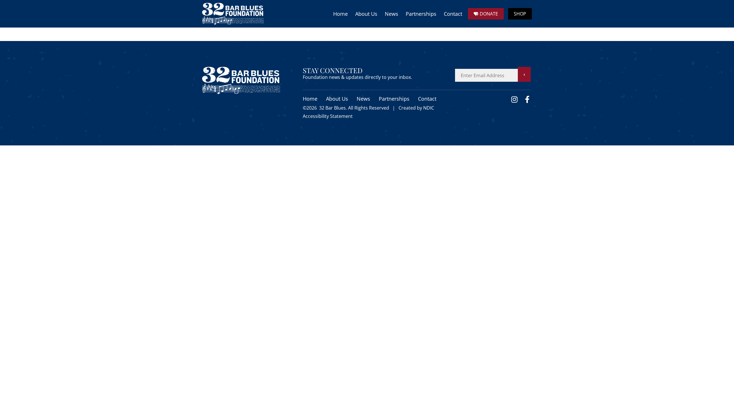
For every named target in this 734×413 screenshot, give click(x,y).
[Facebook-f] (527, 99)
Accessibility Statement (328, 116)
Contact (453, 13)
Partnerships (421, 13)
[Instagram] (514, 99)
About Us (366, 13)
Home (340, 13)
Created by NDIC (416, 108)
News (391, 13)
